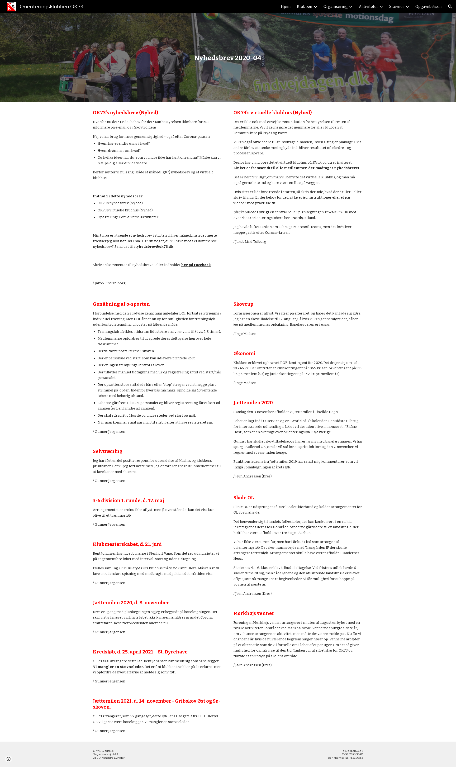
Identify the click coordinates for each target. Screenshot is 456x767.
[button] (450, 6)
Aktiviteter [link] (368, 6)
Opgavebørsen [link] (428, 6)
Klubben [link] (304, 6)
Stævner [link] (396, 6)
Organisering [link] (335, 6)
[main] (228, 58)
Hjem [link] (286, 6)
